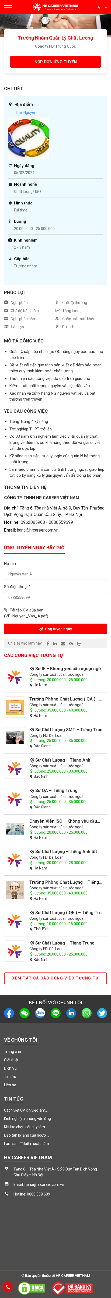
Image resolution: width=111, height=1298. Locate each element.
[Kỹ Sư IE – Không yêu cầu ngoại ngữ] (15, 677)
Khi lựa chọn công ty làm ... (26, 1127)
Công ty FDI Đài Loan (46, 735)
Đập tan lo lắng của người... (26, 1135)
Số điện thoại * (17, 586)
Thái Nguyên (25, 112)
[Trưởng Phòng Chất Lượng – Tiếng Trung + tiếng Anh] (15, 890)
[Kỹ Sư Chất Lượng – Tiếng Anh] (15, 768)
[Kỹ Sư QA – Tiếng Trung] (15, 799)
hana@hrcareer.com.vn (37, 530)
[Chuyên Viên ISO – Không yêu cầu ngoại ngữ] (15, 829)
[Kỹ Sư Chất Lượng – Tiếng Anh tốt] (15, 860)
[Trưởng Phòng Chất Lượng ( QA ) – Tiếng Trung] (15, 707)
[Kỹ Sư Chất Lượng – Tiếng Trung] (15, 951)
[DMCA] (31, 1287)
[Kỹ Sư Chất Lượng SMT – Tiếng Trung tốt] (15, 737)
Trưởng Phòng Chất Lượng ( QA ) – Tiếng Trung (64, 699)
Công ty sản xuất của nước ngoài (56, 674)
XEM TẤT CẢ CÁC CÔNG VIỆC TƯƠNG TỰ (55, 978)
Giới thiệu (11, 1060)
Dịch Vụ (10, 1068)
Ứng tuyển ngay (58, 629)
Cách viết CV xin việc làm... (26, 1110)
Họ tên (10, 563)
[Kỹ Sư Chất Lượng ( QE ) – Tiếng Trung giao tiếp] (15, 921)
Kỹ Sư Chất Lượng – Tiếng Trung (62, 943)
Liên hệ (10, 1085)
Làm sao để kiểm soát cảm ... (28, 1143)
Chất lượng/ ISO (27, 191)
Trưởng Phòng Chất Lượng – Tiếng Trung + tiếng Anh (64, 882)
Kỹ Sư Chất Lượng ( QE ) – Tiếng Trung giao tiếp (68, 912)
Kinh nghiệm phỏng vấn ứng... (28, 1118)
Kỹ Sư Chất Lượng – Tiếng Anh (59, 760)
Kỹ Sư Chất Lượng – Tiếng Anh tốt (63, 851)
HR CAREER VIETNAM (73, 1276)
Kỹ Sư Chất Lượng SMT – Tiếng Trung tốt (67, 729)
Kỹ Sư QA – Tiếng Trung (53, 790)
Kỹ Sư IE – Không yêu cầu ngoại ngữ (65, 668)
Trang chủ (12, 1051)
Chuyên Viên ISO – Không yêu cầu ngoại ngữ (63, 821)
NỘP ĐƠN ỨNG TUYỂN (55, 61)
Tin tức (10, 1076)
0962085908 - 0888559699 (47, 522)
